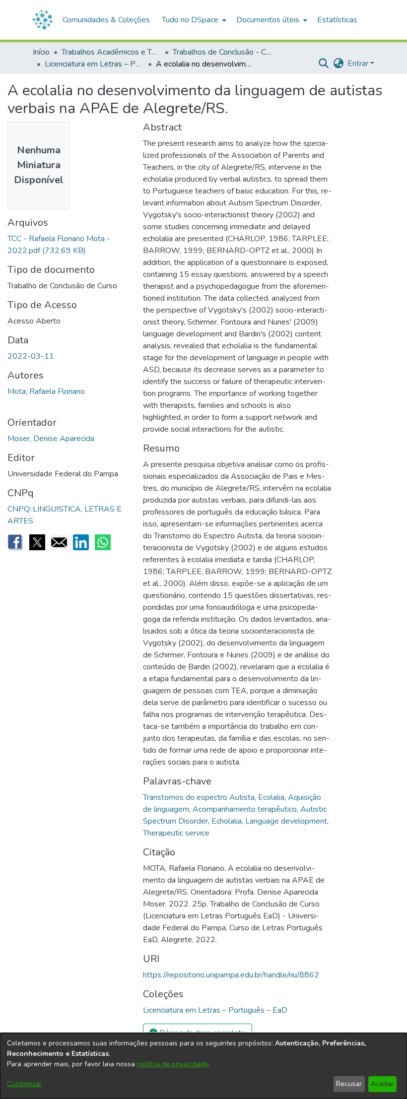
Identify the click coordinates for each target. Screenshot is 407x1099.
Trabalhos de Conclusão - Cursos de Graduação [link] (222, 52)
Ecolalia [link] (271, 797)
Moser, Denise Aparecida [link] (50, 438)
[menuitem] (193, 20)
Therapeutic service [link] (176, 833)
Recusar (349, 1084)
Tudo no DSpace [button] (190, 19)
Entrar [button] (358, 63)
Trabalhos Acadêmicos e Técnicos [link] (111, 52)
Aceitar (382, 1084)
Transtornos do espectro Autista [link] (199, 797)
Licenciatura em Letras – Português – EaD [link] (94, 64)
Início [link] (41, 52)
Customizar (24, 1084)
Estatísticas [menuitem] (337, 19)
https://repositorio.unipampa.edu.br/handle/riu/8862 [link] (231, 975)
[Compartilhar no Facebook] (15, 542)
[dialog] (203, 1066)
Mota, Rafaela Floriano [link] (46, 391)
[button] (323, 63)
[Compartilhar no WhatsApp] (103, 542)
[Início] (42, 20)
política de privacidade (172, 1064)
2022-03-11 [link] (30, 356)
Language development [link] (286, 821)
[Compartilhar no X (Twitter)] (37, 542)
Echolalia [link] (226, 821)
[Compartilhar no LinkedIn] (81, 542)
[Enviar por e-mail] (59, 542)
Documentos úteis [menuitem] (267, 19)
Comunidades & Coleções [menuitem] (106, 19)
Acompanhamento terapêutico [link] (245, 809)
